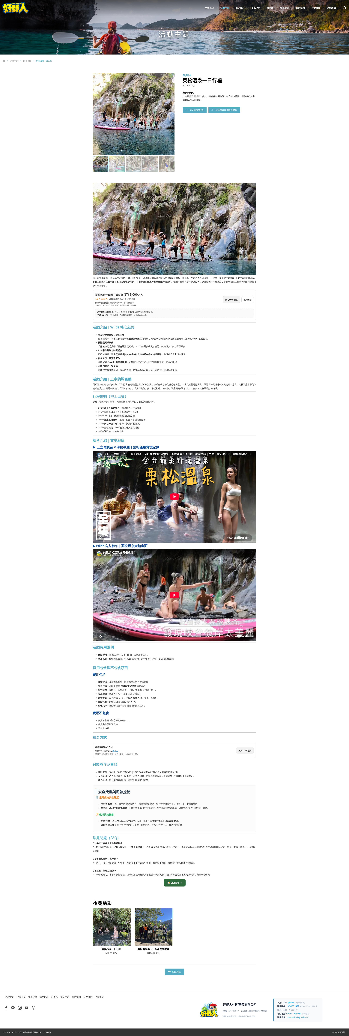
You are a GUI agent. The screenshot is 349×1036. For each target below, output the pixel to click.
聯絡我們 (300, 8)
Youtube (27, 1008)
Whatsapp (33, 1008)
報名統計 (240, 8)
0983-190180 (294, 1013)
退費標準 (247, 299)
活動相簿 (331, 8)
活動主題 (224, 8)
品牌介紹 (209, 8)
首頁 (4, 60)
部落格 (270, 8)
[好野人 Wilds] (15, 8)
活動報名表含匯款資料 (226, 110)
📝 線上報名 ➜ (174, 882)
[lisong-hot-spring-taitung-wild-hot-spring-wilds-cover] (133, 114)
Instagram (20, 1008)
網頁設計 (341, 1032)
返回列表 (176, 971)
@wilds (291, 1002)
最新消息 (256, 8)
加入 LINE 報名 (231, 299)
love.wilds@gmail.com (298, 1017)
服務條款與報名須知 (246, 1016)
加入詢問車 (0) (196, 110)
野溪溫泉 (27, 61)
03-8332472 (293, 1006)
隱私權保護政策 (229, 1016)
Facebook (6, 1008)
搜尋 (344, 8)
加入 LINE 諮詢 (245, 750)
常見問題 (284, 8)
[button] (172, 165)
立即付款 (316, 8)
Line (13, 1008)
